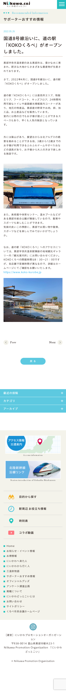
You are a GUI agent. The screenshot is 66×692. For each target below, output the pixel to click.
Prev (13, 342)
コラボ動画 (26, 532)
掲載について (14, 591)
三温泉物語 (13, 571)
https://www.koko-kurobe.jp (23, 272)
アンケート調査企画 (18, 586)
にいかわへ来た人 (17, 561)
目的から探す (28, 496)
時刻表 (23, 520)
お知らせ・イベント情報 (21, 551)
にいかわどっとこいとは (21, 596)
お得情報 (12, 556)
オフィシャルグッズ (18, 581)
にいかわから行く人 (18, 566)
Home (11, 546)
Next (52, 342)
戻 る (33, 361)
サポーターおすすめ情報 (21, 576)
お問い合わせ (14, 601)
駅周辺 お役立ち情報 (32, 508)
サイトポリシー (16, 606)
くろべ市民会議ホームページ (23, 611)
